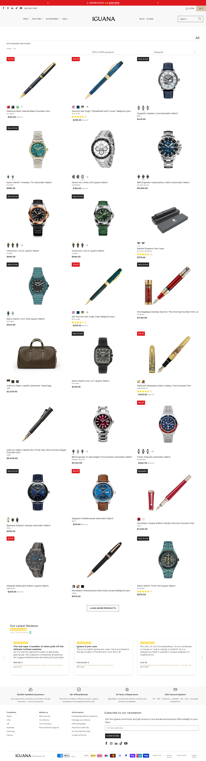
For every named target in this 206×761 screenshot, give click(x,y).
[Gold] (82, 586)
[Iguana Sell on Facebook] (3, 8)
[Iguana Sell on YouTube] (21, 8)
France (10, 735)
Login (191, 8)
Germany (11, 731)
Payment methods (80, 727)
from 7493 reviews (19, 632)
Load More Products (103, 608)
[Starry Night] (82, 106)
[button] (26, 19)
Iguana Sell (41, 756)
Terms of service (169, 756)
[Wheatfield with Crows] (78, 106)
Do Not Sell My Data (81, 731)
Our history (44, 720)
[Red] (8, 106)
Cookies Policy (194, 756)
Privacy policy (182, 755)
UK (8, 724)
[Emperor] (139, 244)
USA (9, 720)
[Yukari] (143, 244)
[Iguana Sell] (104, 19)
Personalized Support (49, 727)
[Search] (199, 19)
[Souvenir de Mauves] (73, 106)
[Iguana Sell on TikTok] (16, 8)
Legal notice (157, 755)
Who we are (44, 716)
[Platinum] (73, 586)
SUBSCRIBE (113, 736)
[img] (104, 629)
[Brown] (8, 381)
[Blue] (8, 177)
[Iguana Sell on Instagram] (7, 8)
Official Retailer (79, 724)
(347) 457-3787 (30, 8)
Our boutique (45, 724)
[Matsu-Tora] (143, 381)
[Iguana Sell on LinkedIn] (12, 8)
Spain (9, 716)
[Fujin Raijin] (139, 381)
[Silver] (139, 451)
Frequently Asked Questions (85, 716)
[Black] (13, 106)
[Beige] (139, 108)
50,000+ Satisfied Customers (30, 694)
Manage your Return (81, 720)
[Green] (17, 106)
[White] (143, 108)
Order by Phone (79, 735)
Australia (10, 727)
